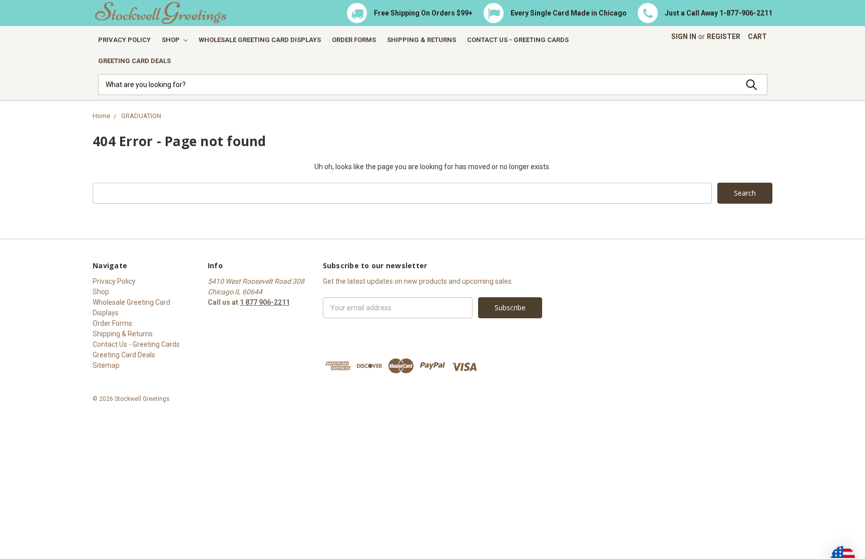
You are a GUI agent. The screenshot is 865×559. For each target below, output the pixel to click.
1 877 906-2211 (265, 302)
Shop (171, 40)
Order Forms (354, 40)
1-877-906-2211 (745, 13)
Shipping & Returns (421, 40)
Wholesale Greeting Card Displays (260, 40)
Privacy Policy (124, 40)
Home (101, 116)
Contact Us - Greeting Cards (518, 40)
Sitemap (106, 365)
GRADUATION (141, 116)
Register (723, 37)
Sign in (683, 37)
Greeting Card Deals (134, 61)
